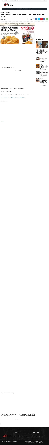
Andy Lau (3, 19)
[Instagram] (41, 1)
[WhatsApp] (47, 19)
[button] (45, 9)
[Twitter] (44, 1)
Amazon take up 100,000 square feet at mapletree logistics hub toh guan (27, 415)
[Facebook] (40, 1)
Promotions (7, 12)
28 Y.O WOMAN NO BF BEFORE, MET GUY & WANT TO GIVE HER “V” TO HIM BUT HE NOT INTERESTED (44, 74)
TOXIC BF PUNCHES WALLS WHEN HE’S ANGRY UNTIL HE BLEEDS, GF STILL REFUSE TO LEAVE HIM (43, 81)
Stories (37, 49)
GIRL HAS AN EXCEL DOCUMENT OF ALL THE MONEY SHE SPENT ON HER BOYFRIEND (43, 60)
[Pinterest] (41, 19)
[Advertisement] (30, 4)
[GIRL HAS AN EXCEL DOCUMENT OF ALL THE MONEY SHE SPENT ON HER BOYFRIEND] (37, 58)
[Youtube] (45, 1)
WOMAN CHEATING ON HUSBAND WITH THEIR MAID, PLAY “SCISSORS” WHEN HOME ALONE (42, 52)
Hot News (2, 12)
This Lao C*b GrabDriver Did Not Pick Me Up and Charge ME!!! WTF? (8, 415)
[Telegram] (43, 1)
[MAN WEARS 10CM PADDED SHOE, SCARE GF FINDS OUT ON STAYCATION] (37, 66)
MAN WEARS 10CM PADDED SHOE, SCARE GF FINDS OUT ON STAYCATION (44, 67)
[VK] (44, 19)
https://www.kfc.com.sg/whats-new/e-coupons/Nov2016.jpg (13, 97)
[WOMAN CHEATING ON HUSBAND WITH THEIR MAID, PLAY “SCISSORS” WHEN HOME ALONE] (42, 44)
